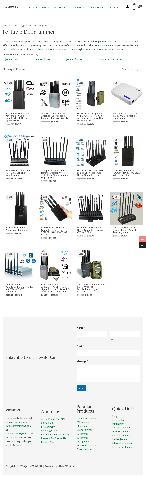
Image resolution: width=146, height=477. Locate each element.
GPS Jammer (83, 426)
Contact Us (47, 422)
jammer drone (42, 59)
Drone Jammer (84, 429)
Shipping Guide (49, 430)
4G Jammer (82, 437)
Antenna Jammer (121, 435)
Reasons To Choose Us (53, 438)
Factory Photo (48, 442)
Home (6, 25)
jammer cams (12, 59)
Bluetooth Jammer (86, 445)
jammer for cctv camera (111, 59)
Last (112, 339)
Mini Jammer (119, 423)
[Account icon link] (127, 6)
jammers (104, 45)
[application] (117, 7)
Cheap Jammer (84, 449)
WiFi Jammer (83, 422)
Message (82, 361)
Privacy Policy (48, 426)
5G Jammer (82, 433)
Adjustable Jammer (122, 443)
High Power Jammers (123, 447)
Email (80, 346)
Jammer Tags (119, 420)
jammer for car (74, 59)
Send (81, 388)
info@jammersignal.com (18, 425)
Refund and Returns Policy (55, 434)
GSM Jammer (83, 441)
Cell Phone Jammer (87, 418)
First (79, 339)
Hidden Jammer (120, 439)
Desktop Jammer (121, 431)
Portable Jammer (121, 427)
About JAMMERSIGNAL (53, 419)
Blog (114, 416)
